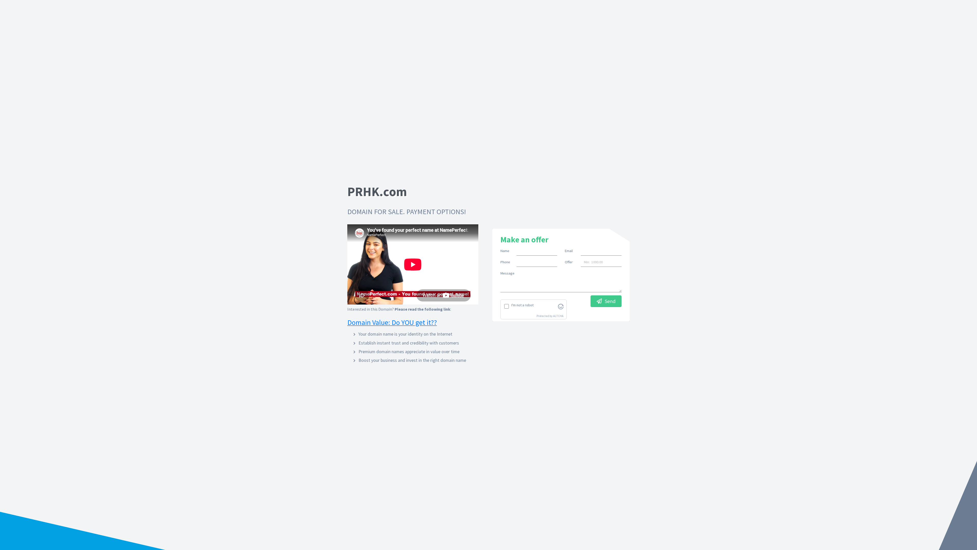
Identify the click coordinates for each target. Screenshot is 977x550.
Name (504, 251)
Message (507, 273)
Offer (569, 262)
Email (569, 251)
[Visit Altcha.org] (561, 306)
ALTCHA (558, 316)
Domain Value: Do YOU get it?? (392, 322)
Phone (505, 262)
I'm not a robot (522, 305)
